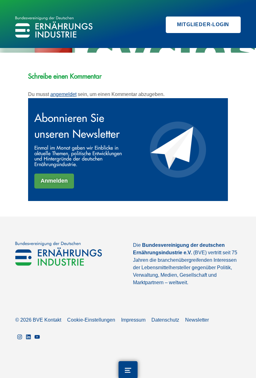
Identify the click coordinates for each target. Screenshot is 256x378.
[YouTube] (37, 337)
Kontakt (52, 320)
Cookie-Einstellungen (91, 320)
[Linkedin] (28, 337)
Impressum (133, 320)
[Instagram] (19, 337)
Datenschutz (165, 320)
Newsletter (197, 320)
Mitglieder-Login (203, 24)
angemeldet (63, 94)
